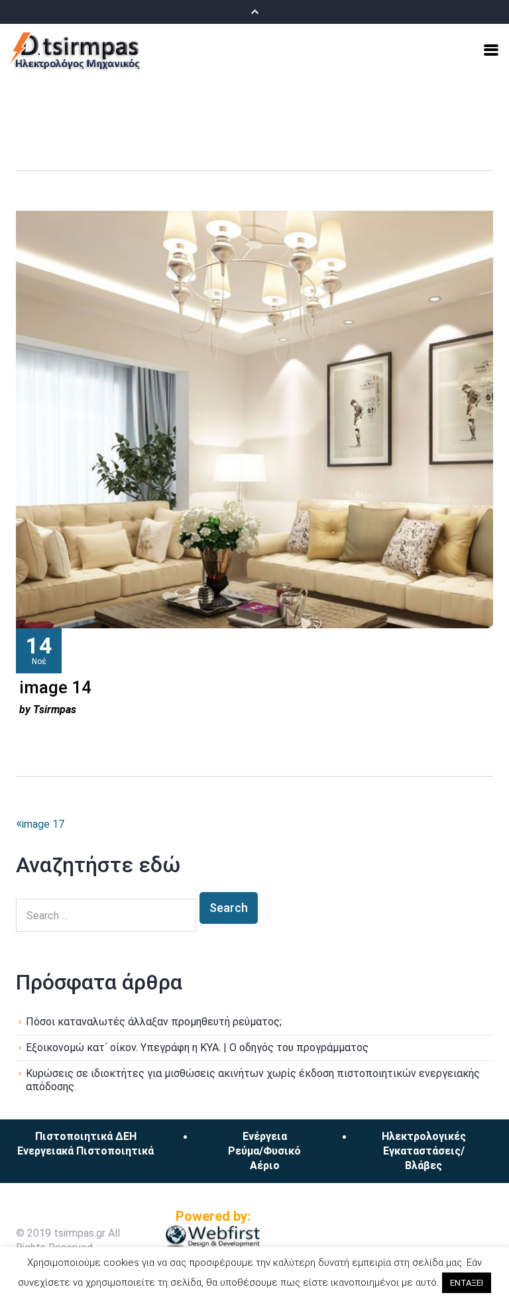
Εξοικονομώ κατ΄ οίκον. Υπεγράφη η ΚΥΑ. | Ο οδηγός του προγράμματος (197, 1047)
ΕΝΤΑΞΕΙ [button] (466, 1283)
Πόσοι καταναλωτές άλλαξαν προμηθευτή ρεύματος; (154, 1021)
